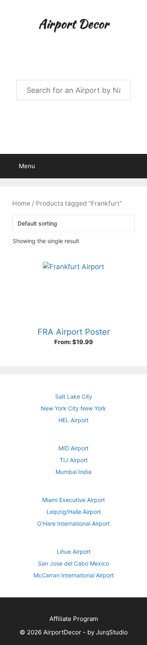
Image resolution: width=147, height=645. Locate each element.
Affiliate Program (73, 619)
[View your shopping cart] (136, 166)
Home (21, 203)
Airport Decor (73, 24)
